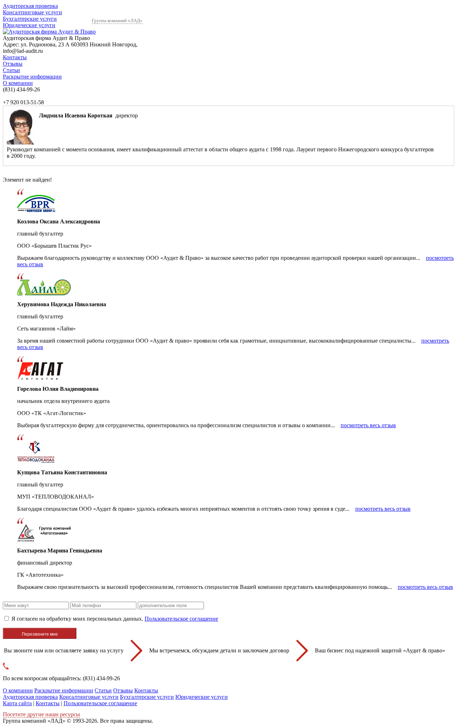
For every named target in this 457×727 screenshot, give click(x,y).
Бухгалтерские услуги (30, 19)
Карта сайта (17, 703)
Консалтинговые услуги (32, 12)
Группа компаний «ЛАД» (117, 20)
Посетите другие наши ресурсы (41, 714)
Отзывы (12, 64)
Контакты (15, 57)
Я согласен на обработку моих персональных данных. (114, 619)
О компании (18, 83)
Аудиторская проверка (30, 6)
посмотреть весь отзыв (368, 425)
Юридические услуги (29, 25)
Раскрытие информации (32, 77)
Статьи (11, 70)
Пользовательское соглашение (181, 619)
